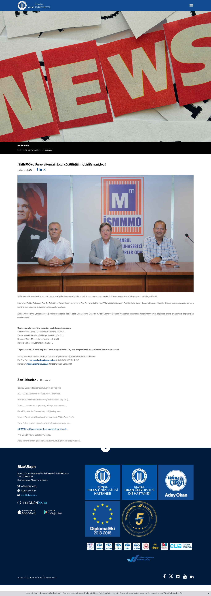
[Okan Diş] (139, 482)
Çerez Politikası (100, 593)
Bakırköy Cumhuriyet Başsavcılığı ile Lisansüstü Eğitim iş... (43, 399)
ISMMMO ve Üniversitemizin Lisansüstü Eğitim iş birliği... (42, 429)
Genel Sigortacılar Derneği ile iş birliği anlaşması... (39, 411)
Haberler (48, 150)
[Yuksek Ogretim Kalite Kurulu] (139, 519)
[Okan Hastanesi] (102, 482)
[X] (171, 575)
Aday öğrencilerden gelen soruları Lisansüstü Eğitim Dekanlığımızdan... (49, 440)
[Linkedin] (192, 576)
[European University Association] (181, 546)
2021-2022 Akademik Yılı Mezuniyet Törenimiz (38, 393)
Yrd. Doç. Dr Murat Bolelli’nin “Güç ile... (34, 435)
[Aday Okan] (176, 482)
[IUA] (164, 546)
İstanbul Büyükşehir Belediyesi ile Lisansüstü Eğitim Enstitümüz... (46, 417)
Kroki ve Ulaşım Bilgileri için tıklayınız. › (32, 480)
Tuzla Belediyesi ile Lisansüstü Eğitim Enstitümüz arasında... (44, 423)
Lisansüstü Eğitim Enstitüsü (29, 150)
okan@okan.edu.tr (29, 495)
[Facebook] (164, 576)
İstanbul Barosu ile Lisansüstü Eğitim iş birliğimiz (39, 388)
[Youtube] (185, 576)
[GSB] (145, 546)
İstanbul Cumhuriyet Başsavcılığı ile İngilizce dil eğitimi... (42, 405)
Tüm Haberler (45, 380)
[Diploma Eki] (102, 519)
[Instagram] (178, 576)
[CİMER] (155, 546)
